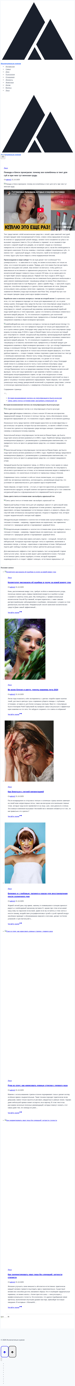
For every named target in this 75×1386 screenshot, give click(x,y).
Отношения (10, 77)
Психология (10, 75)
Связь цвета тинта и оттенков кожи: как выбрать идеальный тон (32, 401)
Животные (10, 82)
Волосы (9, 88)
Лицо (8, 90)
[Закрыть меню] (1, 1359)
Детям (8, 85)
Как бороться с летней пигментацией (26, 792)
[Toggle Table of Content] (5, 394)
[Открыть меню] (3, 157)
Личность (9, 80)
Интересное (10, 67)
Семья (8, 69)
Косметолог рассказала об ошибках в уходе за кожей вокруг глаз (39, 582)
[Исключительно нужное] (37, 61)
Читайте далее (15, 612)
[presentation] (39, 572)
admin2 (8, 180)
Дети (7, 72)
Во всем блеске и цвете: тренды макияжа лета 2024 (33, 690)
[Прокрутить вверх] (4, 1351)
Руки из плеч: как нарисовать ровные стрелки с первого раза (38, 1085)
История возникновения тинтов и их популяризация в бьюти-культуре (35, 398)
